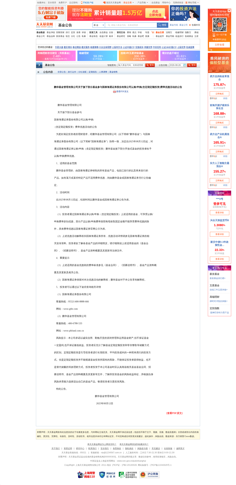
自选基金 (156, 2)
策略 (129, 36)
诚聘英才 (180, 448)
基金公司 (183, 25)
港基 (78, 32)
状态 (68, 36)
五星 (196, 36)
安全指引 (105, 448)
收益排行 (179, 36)
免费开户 (63, 2)
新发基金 (60, 36)
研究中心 (80, 448)
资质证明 (68, 448)
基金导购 (170, 36)
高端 (196, 32)
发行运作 (72, 72)
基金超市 (160, 36)
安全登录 (52, 2)
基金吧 (141, 36)
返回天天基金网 (113, 2)
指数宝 (188, 32)
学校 (140, 32)
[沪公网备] (149, 474)
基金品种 (51, 36)
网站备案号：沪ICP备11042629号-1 (155, 465)
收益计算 (104, 36)
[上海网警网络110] (86, 474)
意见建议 (156, 448)
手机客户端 (88, 2)
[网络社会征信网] (107, 474)
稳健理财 (179, 32)
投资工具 (93, 32)
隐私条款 (129, 448)
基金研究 (121, 36)
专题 (147, 32)
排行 (68, 32)
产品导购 (142, 2)
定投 (73, 32)
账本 (111, 36)
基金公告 (65, 25)
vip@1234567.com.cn (111, 452)
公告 (78, 36)
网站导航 (192, 2)
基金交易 (127, 2)
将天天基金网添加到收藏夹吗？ (134, 444)
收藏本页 (194, 25)
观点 (134, 32)
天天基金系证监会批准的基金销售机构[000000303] (92, 457)
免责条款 (117, 448)
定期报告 (93, 72)
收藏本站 (41, 2)
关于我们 (55, 448)
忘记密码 (73, 2)
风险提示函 (142, 448)
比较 (111, 32)
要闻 (129, 32)
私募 (84, 36)
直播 (147, 36)
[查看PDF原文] (174, 413)
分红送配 (82, 72)
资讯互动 (121, 32)
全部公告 (62, 72)
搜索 (162, 25)
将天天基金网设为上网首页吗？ (101, 444)
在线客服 (168, 448)
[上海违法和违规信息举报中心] (128, 474)
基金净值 (51, 32)
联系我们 (92, 448)
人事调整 (103, 72)
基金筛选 (93, 36)
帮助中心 (166, 2)
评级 (84, 32)
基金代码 (174, 25)
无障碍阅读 (178, 2)
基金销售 (113, 72)
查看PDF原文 (122, 91)
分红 (73, 36)
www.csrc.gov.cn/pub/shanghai (131, 461)
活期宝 (169, 32)
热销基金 (189, 36)
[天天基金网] (46, 25)
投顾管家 (60, 32)
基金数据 (40, 32)
